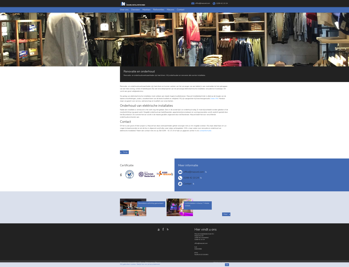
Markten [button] (146, 10)
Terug (125, 152)
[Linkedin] (167, 229)
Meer (225, 214)
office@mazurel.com (202, 3)
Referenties (158, 10)
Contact (180, 10)
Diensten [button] (135, 10)
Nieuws (170, 10)
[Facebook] (158, 229)
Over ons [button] (124, 10)
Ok (227, 265)
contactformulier (205, 131)
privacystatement (154, 264)
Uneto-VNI (214, 99)
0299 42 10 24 (222, 3)
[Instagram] (163, 229)
